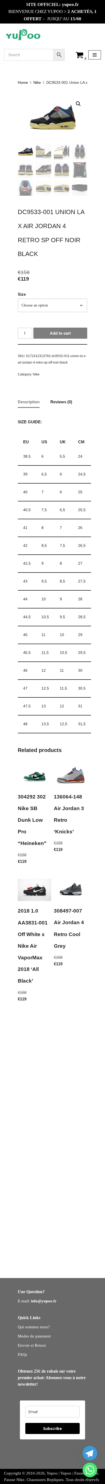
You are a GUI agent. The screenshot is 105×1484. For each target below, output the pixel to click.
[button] (78, 104)
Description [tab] (29, 402)
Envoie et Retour (32, 1345)
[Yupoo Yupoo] (23, 35)
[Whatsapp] (90, 1470)
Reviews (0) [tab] (61, 402)
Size (22, 294)
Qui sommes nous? (34, 1327)
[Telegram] (90, 1453)
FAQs (22, 1354)
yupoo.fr (70, 4)
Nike (37, 82)
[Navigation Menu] (94, 54)
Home (23, 82)
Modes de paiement (34, 1336)
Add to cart (60, 333)
